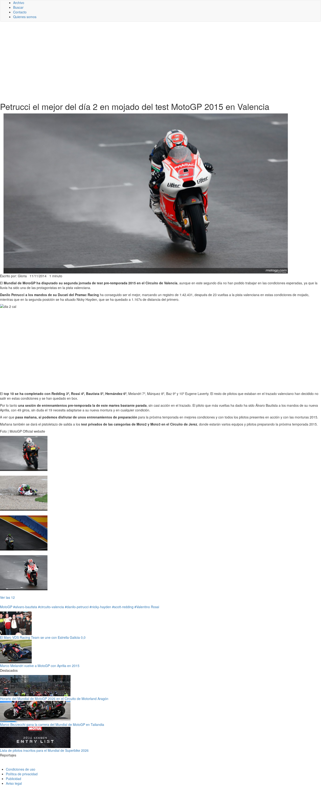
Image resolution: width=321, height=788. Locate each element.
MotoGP (6, 606)
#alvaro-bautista (25, 606)
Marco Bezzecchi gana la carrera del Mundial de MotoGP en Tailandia (52, 724)
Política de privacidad (22, 774)
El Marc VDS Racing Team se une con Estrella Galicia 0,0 (43, 637)
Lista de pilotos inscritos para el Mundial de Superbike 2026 (44, 750)
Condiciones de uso (20, 769)
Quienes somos (24, 16)
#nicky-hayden (100, 606)
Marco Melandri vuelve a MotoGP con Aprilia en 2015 (39, 665)
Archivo (18, 2)
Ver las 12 (7, 597)
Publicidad (13, 778)
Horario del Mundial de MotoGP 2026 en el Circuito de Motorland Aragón (54, 698)
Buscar (18, 7)
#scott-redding (122, 606)
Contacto (20, 12)
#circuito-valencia (51, 606)
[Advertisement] (160, 62)
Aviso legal (14, 783)
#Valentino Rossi (146, 606)
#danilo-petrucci (77, 606)
